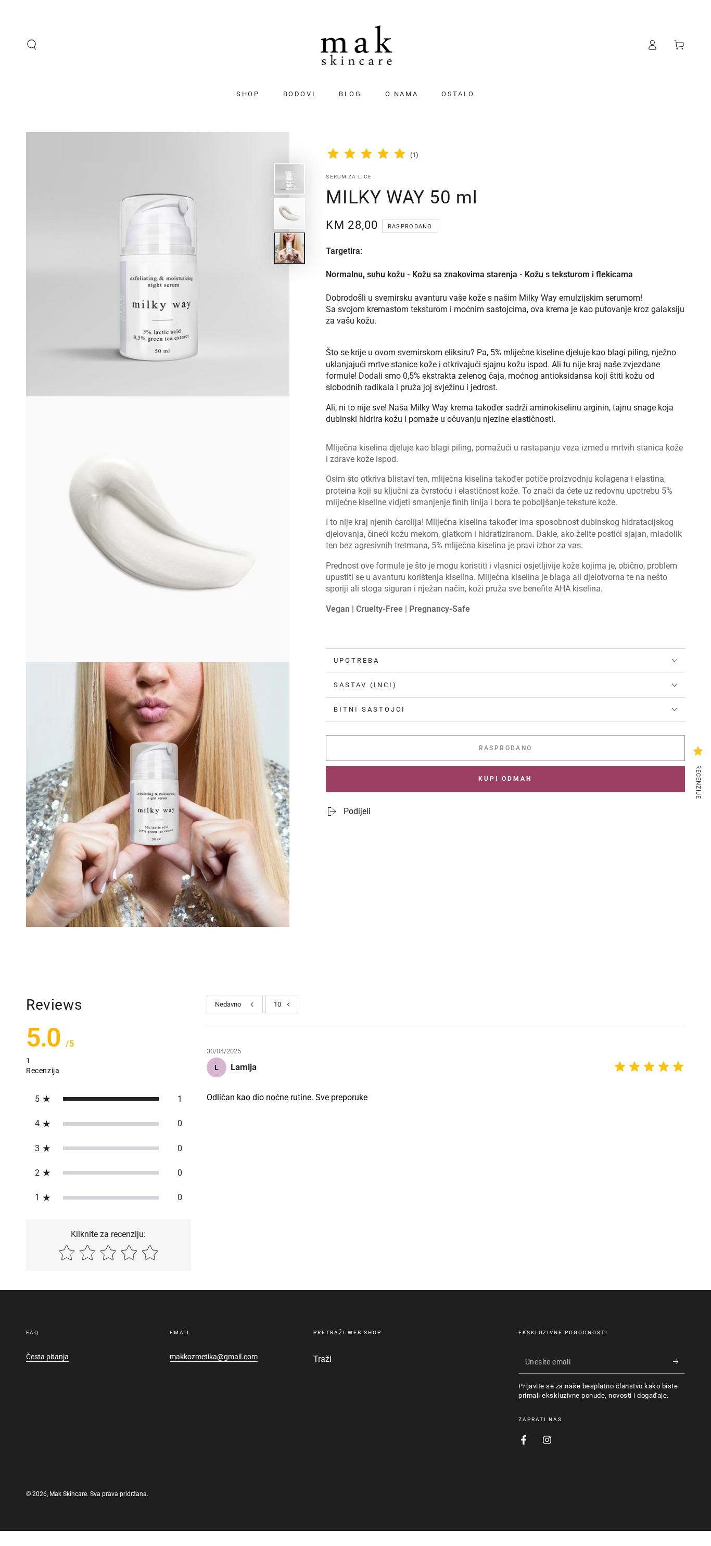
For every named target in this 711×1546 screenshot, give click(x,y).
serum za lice (349, 176)
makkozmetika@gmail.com (214, 1356)
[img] (366, 155)
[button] (31, 44)
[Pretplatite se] (679, 1361)
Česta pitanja (47, 1356)
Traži (322, 1359)
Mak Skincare (68, 1494)
